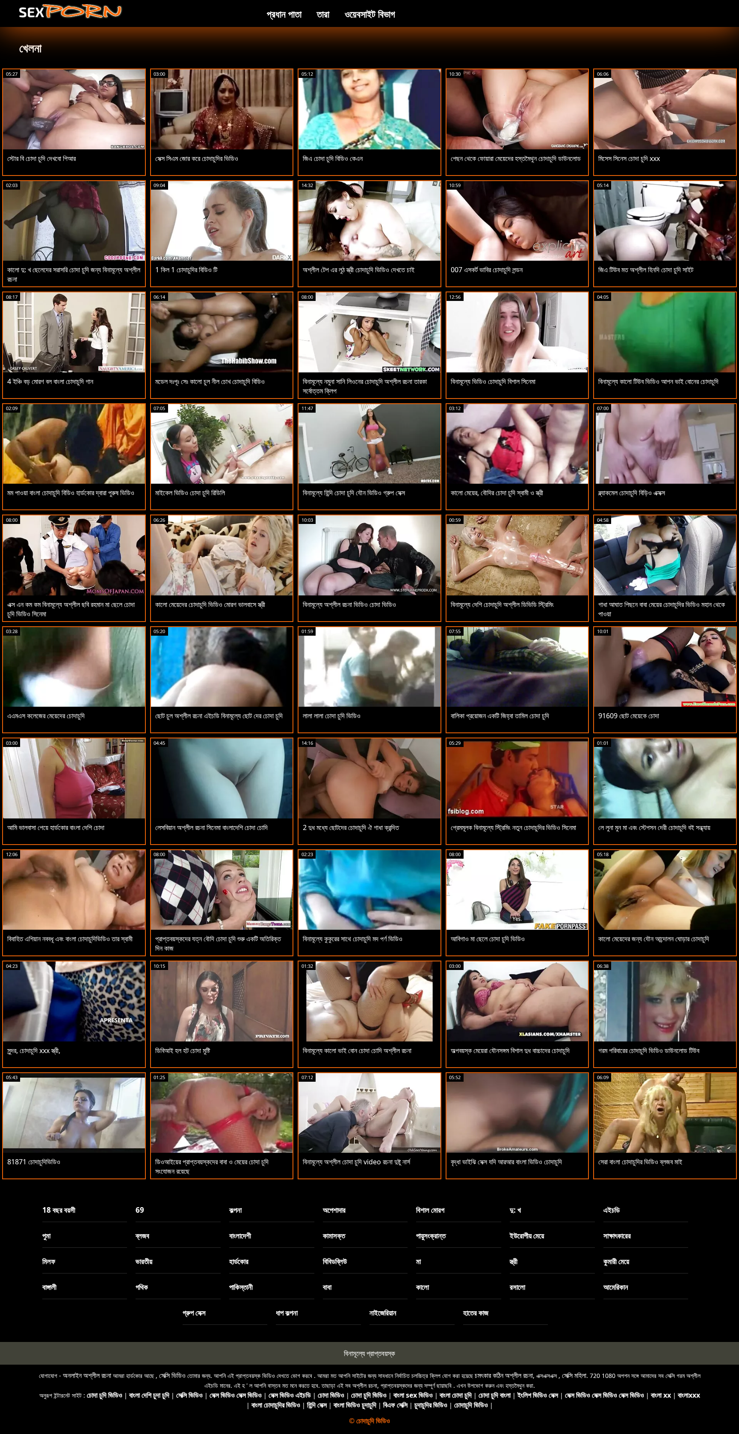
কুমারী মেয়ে (616, 1261)
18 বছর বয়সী (58, 1210)
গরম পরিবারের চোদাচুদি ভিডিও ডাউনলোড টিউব (648, 1050)
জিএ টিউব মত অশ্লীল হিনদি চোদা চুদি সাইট (645, 269)
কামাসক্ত (334, 1236)
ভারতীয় (144, 1261)
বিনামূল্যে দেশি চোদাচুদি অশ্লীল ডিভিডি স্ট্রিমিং (502, 604)
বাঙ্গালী (49, 1287)
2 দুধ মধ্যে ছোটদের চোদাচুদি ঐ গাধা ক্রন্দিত (351, 827)
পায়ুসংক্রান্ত (431, 1236)
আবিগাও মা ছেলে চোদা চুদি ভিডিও (488, 938)
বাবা (327, 1287)
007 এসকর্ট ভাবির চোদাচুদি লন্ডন (487, 269)
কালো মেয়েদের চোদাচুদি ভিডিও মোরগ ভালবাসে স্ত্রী (210, 604)
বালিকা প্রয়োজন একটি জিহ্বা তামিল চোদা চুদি (500, 715)
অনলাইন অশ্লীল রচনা (87, 1375)
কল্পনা (235, 1210)
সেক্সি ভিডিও (172, 1375)
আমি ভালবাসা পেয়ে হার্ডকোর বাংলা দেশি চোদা (55, 827)
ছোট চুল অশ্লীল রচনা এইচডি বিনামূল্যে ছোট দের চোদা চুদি (219, 715)
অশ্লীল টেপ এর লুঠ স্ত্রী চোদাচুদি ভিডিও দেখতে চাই (358, 269)
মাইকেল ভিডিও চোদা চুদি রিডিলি (190, 492)
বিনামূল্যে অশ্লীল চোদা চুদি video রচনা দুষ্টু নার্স (356, 1161)
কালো (422, 1287)
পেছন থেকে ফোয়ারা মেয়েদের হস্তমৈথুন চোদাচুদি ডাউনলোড (516, 158)
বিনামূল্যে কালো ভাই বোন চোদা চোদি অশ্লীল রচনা (357, 1050)
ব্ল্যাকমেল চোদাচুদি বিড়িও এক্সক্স (631, 492)
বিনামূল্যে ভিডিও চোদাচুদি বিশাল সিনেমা (493, 381)
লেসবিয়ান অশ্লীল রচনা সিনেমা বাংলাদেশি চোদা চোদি (211, 827)
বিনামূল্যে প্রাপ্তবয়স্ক (369, 1353)
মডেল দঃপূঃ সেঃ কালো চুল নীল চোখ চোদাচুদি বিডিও (210, 381)
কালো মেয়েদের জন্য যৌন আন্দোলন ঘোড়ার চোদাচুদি (653, 938)
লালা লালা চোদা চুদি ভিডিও (332, 715)
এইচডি (611, 1210)
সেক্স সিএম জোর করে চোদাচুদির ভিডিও (196, 158)
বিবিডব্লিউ (335, 1261)
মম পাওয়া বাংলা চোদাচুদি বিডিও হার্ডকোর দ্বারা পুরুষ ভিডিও (70, 492)
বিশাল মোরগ (430, 1210)
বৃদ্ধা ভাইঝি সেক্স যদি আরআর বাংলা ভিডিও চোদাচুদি (506, 1161)
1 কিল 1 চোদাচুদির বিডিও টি (186, 269)
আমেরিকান (615, 1287)
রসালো (517, 1287)
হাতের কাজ (475, 1313)
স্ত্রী (513, 1261)
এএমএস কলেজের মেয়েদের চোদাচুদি (46, 715)
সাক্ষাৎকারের (617, 1236)
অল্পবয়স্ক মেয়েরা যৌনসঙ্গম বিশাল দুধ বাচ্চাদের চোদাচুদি (510, 1050)
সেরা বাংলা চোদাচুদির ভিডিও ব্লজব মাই (640, 1161)
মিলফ (48, 1261)
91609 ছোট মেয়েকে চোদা (628, 715)
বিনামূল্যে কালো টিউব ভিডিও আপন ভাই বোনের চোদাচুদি (658, 381)
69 (140, 1210)
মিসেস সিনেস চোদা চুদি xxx (629, 158)
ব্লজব (142, 1236)
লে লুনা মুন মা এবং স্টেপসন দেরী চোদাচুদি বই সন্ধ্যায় (654, 827)
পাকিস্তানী (241, 1287)
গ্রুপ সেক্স (194, 1313)
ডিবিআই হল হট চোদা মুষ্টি (182, 1050)
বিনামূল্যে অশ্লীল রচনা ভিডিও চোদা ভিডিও (349, 604)
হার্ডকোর (238, 1261)
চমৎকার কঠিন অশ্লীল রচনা (504, 1375)
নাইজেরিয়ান (383, 1313)
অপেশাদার (334, 1210)
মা (418, 1261)
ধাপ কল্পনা (287, 1313)
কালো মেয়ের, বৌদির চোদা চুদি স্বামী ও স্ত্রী (497, 492)
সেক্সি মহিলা (574, 1375)
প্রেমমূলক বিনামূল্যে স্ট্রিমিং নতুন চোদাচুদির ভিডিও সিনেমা (513, 827)
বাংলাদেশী (240, 1236)
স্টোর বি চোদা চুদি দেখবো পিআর (41, 158)
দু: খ (515, 1210)
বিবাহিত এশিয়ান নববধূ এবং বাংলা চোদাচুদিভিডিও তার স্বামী (70, 938)
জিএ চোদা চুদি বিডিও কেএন (333, 158)
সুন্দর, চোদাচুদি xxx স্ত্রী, (33, 1050)
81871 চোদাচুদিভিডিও (33, 1161)
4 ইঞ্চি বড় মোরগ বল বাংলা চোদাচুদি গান (50, 381)
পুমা (46, 1236)
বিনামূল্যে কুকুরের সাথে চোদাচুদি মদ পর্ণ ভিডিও (352, 938)
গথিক (142, 1287)
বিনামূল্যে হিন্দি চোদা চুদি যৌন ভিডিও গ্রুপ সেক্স (354, 492)
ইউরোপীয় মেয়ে (527, 1236)
